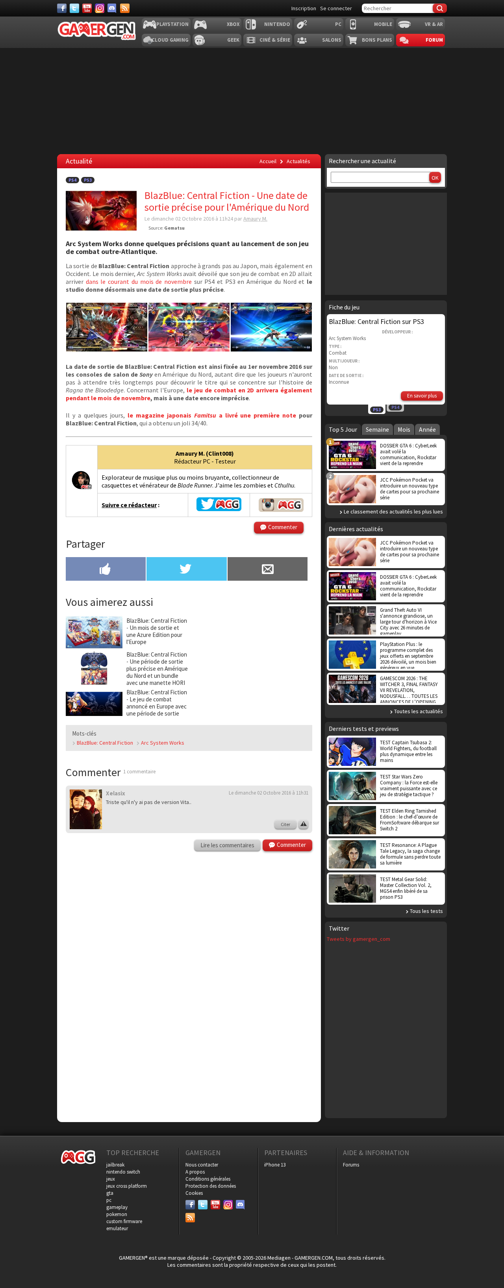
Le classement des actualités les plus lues (393, 511)
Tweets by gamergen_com (358, 938)
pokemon (116, 1214)
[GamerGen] (96, 31)
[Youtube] (87, 8)
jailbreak (115, 1164)
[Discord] (112, 8)
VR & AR (434, 24)
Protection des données (210, 1186)
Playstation (172, 24)
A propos (195, 1171)
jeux (110, 1179)
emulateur (117, 1228)
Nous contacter (201, 1164)
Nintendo (277, 24)
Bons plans (377, 40)
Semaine (377, 429)
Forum (434, 40)
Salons (331, 40)
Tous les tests (426, 910)
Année (427, 429)
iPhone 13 (274, 1164)
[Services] (125, 8)
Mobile (383, 24)
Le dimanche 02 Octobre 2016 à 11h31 (268, 792)
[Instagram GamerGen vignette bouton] (281, 505)
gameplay (117, 1207)
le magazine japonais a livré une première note (212, 415)
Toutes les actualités (418, 711)
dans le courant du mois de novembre (139, 281)
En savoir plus (422, 395)
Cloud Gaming (170, 40)
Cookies (194, 1193)
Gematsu (174, 228)
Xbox (233, 24)
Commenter (282, 527)
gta (109, 1193)
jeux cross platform (126, 1186)
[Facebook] (62, 8)
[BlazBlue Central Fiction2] (271, 349)
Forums (351, 1164)
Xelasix (115, 793)
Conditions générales (207, 1179)
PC (338, 24)
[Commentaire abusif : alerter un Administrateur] (303, 824)
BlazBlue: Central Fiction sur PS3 (376, 321)
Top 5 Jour (343, 429)
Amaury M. (255, 218)
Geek (233, 40)
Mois (404, 429)
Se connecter (336, 8)
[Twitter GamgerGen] (218, 509)
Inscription (303, 8)
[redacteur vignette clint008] (81, 488)
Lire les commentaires (227, 845)
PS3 (88, 180)
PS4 (72, 180)
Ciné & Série (274, 40)
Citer (285, 824)
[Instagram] (99, 8)
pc (108, 1200)
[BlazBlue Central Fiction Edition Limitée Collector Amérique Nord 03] (106, 349)
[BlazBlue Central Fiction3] (189, 349)
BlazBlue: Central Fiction (105, 742)
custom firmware (124, 1221)
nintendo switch (123, 1171)
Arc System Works (162, 742)
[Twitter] (74, 8)
